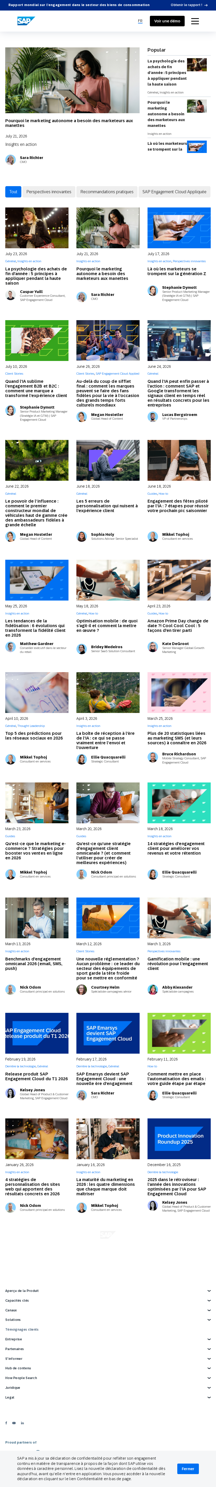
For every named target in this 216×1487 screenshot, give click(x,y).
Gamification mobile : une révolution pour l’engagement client (178, 963)
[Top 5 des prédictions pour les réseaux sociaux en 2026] (36, 692)
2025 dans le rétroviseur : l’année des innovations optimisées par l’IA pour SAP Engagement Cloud (177, 1186)
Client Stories (14, 373)
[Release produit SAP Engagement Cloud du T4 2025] (179, 1251)
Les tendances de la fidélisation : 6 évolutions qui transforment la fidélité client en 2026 (35, 628)
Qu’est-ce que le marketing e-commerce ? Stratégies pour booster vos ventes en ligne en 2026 (35, 850)
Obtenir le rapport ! (186, 5)
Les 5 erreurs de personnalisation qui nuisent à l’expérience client (107, 506)
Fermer (188, 1469)
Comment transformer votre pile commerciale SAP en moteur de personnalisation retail (34, 1419)
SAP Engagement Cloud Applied (117, 373)
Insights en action (21, 144)
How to (163, 493)
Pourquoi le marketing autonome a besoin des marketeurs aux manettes (69, 123)
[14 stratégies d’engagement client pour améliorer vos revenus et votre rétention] (179, 802)
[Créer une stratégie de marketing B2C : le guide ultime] (108, 1371)
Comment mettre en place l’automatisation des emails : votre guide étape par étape (177, 1079)
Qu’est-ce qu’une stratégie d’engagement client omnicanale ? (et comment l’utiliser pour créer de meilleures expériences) (103, 853)
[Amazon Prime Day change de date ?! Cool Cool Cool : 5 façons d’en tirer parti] (179, 580)
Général (153, 92)
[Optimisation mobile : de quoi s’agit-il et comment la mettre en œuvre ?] (108, 580)
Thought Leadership (31, 726)
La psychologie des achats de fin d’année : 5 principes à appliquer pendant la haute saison (167, 72)
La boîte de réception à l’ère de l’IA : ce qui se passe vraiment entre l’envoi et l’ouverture (105, 740)
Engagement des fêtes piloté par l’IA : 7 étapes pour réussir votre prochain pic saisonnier (178, 506)
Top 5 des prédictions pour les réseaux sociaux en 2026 (34, 736)
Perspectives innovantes (48, 191)
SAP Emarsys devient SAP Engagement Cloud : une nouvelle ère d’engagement (104, 1079)
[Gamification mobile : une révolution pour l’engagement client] (179, 918)
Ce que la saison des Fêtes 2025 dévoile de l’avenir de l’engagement (33, 1307)
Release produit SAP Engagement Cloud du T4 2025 (179, 1294)
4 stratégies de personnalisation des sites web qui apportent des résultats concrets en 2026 (32, 1186)
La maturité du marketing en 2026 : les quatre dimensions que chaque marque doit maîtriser (105, 1186)
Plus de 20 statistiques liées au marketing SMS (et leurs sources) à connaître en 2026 (177, 738)
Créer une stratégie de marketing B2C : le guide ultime (108, 1414)
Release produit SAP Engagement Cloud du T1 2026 (36, 1076)
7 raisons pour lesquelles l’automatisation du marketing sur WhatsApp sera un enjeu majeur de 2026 (178, 1419)
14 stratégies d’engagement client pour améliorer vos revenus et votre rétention (176, 848)
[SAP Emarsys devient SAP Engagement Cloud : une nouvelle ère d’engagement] (108, 1033)
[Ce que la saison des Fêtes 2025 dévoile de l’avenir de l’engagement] (36, 1251)
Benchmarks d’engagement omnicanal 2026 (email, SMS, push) (33, 963)
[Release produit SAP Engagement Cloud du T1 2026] (36, 1033)
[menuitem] (140, 21)
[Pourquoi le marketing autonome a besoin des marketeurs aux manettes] (72, 83)
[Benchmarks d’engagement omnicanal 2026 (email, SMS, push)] (36, 918)
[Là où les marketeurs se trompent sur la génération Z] (179, 227)
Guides (152, 493)
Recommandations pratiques (107, 191)
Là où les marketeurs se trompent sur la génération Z (167, 149)
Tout (13, 191)
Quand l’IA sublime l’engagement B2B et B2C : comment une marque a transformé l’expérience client (36, 388)
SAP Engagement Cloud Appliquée (175, 191)
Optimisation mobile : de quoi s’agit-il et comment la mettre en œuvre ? (107, 625)
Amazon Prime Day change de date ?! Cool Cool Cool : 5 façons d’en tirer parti (178, 625)
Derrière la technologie (20, 1066)
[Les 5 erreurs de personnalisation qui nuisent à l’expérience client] (108, 460)
